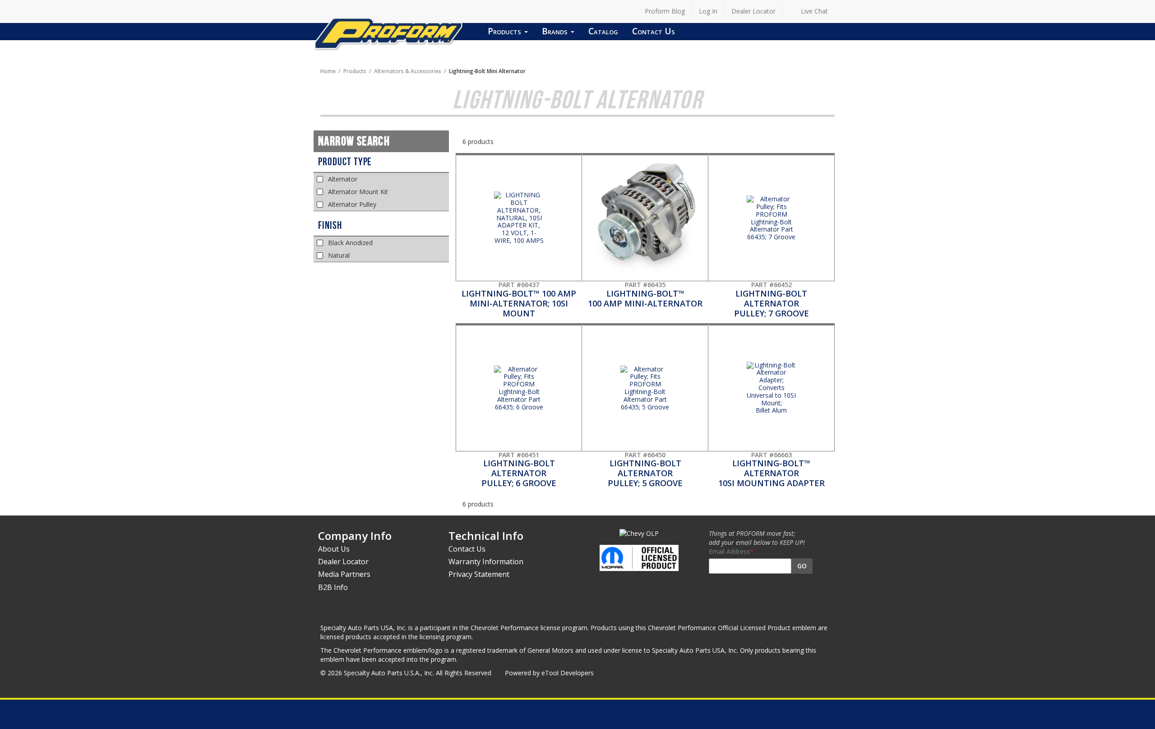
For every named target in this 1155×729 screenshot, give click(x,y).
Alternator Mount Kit (358, 191)
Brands (556, 31)
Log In (708, 11)
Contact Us (653, 31)
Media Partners (344, 574)
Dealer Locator (753, 11)
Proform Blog (665, 11)
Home (328, 70)
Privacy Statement (478, 574)
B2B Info (333, 587)
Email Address (729, 551)
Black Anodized (350, 242)
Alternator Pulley (352, 204)
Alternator (342, 179)
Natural (339, 255)
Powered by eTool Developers (549, 673)
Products (505, 31)
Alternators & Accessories (407, 70)
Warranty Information (485, 561)
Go (802, 566)
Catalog (603, 31)
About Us (334, 549)
